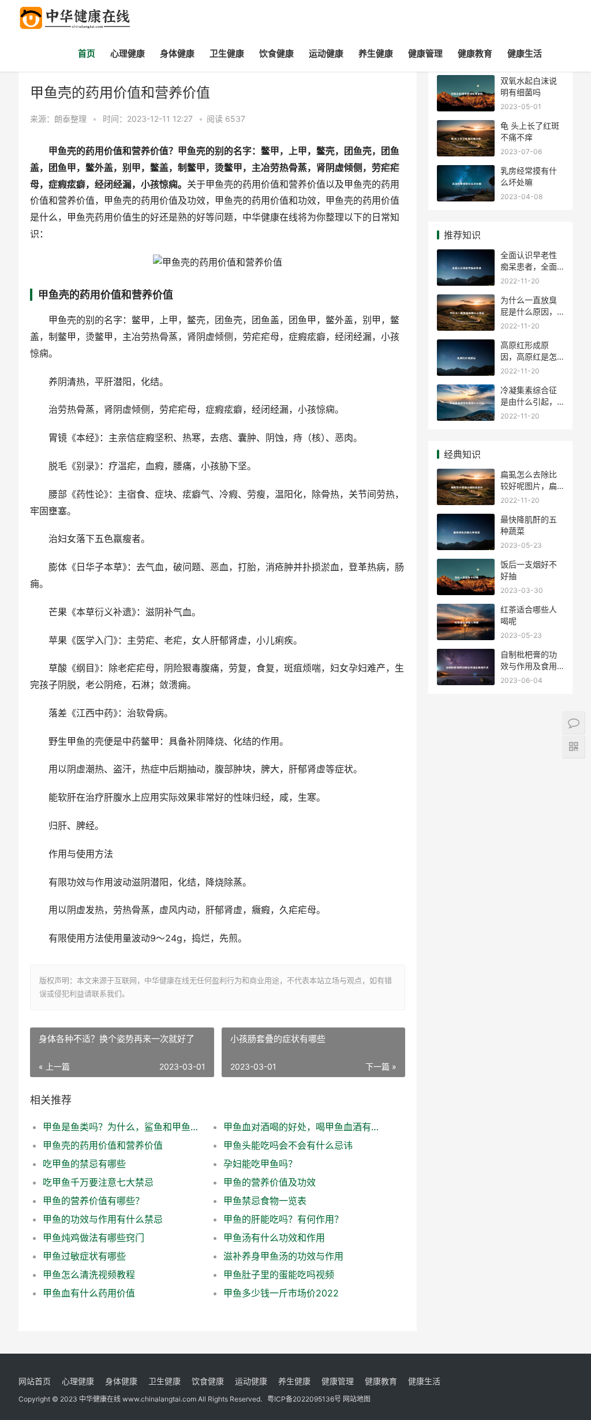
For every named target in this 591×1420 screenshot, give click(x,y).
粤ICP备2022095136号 (304, 1399)
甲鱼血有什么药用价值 (89, 1293)
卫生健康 (227, 53)
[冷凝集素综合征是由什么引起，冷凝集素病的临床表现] (466, 392)
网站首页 (34, 1381)
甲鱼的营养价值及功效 (269, 1182)
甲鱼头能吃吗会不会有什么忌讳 (288, 1145)
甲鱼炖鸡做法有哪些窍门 (93, 1237)
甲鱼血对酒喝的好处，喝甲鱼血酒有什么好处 (304, 1127)
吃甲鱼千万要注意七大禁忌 (98, 1182)
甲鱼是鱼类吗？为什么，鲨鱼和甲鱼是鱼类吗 (124, 1127)
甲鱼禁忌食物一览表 (264, 1200)
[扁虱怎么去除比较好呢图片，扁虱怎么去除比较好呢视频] (466, 476)
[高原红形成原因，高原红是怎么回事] (466, 347)
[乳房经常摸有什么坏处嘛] (466, 172)
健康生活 (524, 53)
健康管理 (425, 53)
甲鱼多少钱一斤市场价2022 (281, 1293)
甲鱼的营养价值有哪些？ (93, 1200)
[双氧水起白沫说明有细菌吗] (466, 82)
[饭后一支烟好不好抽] (466, 566)
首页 (86, 53)
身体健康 (177, 53)
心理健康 (127, 53)
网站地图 (357, 1399)
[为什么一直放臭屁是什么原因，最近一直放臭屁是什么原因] (466, 302)
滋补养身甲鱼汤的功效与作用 (283, 1256)
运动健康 (326, 53)
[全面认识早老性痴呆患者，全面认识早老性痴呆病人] (466, 256)
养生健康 (375, 53)
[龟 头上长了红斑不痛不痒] (466, 127)
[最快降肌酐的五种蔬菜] (466, 521)
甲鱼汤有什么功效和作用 (274, 1237)
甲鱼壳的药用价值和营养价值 (103, 1145)
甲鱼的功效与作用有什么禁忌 (103, 1219)
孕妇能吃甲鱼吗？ (260, 1163)
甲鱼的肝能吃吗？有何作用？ (283, 1219)
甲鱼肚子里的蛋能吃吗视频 (278, 1274)
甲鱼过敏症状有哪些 (84, 1256)
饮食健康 (276, 53)
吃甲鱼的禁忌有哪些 (84, 1163)
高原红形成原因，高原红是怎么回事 (528, 356)
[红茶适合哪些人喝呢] (466, 611)
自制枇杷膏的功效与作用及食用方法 (528, 665)
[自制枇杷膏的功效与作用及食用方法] (466, 656)
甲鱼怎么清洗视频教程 (89, 1274)
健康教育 (475, 53)
